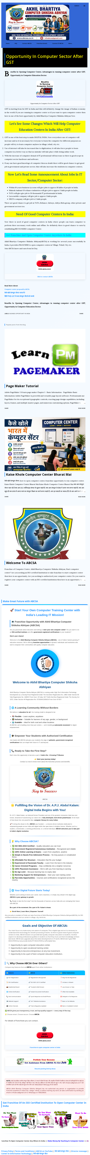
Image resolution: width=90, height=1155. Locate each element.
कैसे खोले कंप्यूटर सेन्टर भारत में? (15, 293)
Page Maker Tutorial (22, 386)
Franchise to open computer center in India (45, 1047)
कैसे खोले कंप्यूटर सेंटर (62, 1151)
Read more (81, 408)
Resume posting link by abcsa (45, 1069)
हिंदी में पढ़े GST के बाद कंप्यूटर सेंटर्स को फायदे (19, 296)
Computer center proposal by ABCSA (17, 289)
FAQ (16, 43)
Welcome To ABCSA (21, 563)
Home (7, 43)
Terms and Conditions (24, 1151)
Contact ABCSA (26, 43)
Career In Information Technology (16, 1153)
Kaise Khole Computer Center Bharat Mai (38, 474)
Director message (79, 1151)
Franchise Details (42, 43)
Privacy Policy (7, 1151)
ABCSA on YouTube (44, 1151)
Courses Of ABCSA (57, 43)
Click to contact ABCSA (45, 276)
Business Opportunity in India (19, 313)
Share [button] (81, 313)
